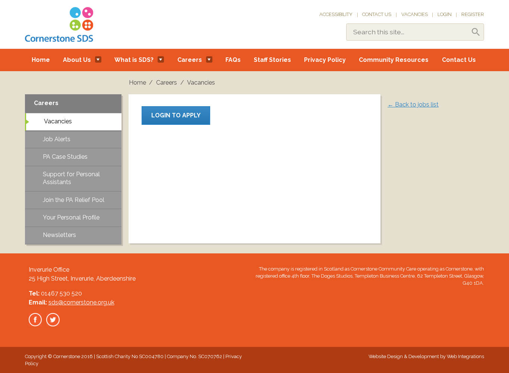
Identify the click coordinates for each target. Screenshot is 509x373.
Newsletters (59, 234)
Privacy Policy (325, 59)
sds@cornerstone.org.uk (81, 302)
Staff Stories (272, 59)
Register (472, 14)
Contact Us (376, 14)
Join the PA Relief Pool (73, 199)
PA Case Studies (65, 156)
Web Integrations (465, 356)
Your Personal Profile (71, 217)
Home (41, 59)
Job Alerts (56, 139)
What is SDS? (134, 59)
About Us (77, 59)
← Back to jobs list (413, 104)
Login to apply (175, 115)
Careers (189, 59)
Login (444, 14)
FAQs (233, 59)
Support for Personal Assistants (71, 178)
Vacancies (414, 14)
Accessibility (335, 14)
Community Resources (394, 59)
